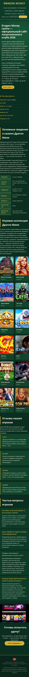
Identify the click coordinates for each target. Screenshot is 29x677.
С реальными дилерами (10, 8)
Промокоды (21, 13)
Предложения (9, 11)
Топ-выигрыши (21, 8)
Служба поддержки (18, 11)
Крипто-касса (5, 17)
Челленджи (7, 13)
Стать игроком (23, 16)
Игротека (14, 13)
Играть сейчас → (8, 87)
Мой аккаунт (14, 16)
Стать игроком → (14, 643)
